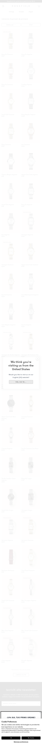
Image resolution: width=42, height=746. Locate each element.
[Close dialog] (40, 712)
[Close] (37, 358)
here (28, 732)
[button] (21, 382)
